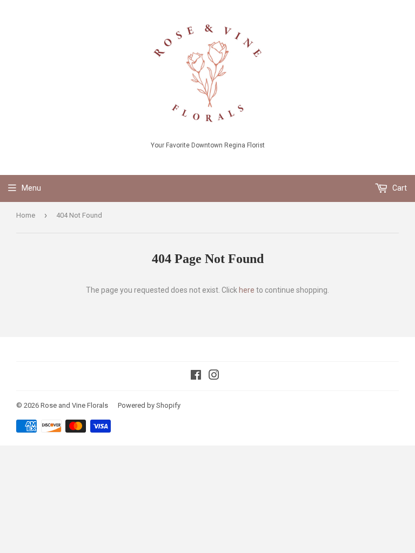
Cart (399, 188)
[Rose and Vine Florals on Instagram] (214, 376)
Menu (31, 188)
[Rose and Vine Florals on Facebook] (196, 376)
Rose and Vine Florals (74, 405)
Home (25, 215)
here (247, 290)
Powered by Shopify (149, 405)
